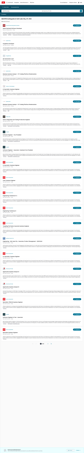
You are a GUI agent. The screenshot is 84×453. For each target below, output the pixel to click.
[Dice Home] (3, 2)
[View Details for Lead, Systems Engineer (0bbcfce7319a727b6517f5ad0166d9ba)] (42, 182)
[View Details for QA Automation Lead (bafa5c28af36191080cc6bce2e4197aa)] (42, 60)
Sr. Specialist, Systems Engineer (11, 256)
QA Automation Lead (8, 59)
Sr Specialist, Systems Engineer (11, 89)
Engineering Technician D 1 (10, 195)
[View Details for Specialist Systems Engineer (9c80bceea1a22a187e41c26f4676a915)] (42, 334)
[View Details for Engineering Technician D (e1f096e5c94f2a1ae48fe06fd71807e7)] (42, 212)
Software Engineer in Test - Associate (13, 317)
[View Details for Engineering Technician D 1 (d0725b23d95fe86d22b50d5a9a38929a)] (42, 197)
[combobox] (20, 11)
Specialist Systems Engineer (10, 332)
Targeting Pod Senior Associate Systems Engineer (16, 226)
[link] (33, 344)
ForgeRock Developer (8, 43)
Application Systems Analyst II (11, 271)
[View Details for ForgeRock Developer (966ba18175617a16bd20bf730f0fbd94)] (42, 45)
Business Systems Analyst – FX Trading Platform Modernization (19, 74)
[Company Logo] (4, 25)
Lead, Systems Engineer (9, 180)
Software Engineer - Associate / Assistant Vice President (18, 150)
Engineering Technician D (9, 211)
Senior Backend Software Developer (12, 28)
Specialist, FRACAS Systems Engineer (13, 302)
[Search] (81, 11)
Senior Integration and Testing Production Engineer (16, 119)
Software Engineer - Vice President (12, 135)
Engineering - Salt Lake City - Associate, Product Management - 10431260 (22, 241)
